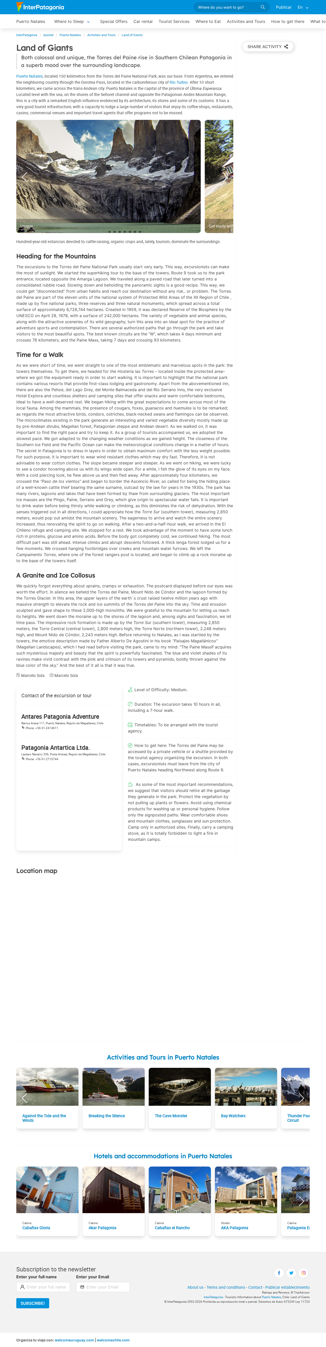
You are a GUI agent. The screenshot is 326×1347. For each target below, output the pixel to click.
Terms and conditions (226, 1287)
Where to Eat (208, 21)
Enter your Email (92, 1276)
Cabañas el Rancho (172, 1227)
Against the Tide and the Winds (44, 1118)
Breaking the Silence (107, 1115)
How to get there (287, 21)
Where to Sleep (69, 21)
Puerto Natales (30, 21)
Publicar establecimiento (287, 1287)
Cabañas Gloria (36, 1227)
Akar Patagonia (102, 1227)
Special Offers (113, 21)
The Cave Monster (171, 1115)
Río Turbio (179, 82)
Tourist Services (174, 21)
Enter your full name (36, 1276)
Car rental (143, 21)
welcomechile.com (113, 1340)
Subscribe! (33, 1303)
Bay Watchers (233, 1115)
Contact (255, 1287)
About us (195, 1287)
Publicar (284, 7)
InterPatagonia (213, 1297)
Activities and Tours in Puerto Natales (163, 1057)
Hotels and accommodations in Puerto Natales (163, 1156)
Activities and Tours (246, 21)
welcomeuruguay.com (74, 1340)
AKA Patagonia (234, 1227)
